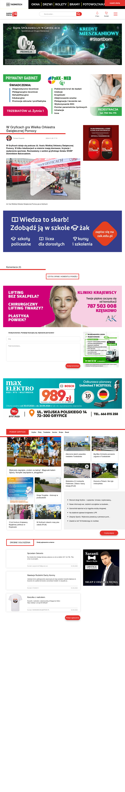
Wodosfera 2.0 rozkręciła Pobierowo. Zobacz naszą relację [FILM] (75, 483)
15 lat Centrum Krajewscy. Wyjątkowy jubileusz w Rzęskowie (18, 524)
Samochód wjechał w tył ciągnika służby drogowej (87, 508)
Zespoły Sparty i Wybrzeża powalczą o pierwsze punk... (89, 516)
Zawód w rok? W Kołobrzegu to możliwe (84, 521)
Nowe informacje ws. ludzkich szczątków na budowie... (89, 504)
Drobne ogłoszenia (20, 542)
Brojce (61, 432)
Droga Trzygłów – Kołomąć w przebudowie (47, 496)
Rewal (67, 432)
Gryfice (33, 432)
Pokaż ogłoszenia (72, 617)
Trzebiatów (46, 432)
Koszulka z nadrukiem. (36, 597)
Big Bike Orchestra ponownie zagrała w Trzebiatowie (104, 455)
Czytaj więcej (109, 533)
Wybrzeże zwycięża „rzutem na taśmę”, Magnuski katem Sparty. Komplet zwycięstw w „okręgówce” (32, 471)
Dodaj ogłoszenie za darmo (45, 542)
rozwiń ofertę (115, 3)
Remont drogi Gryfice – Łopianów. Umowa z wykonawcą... (90, 500)
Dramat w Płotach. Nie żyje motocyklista (103, 482)
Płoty (39, 432)
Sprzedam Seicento (35, 553)
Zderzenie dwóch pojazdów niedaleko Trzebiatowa (76, 455)
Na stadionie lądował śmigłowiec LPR (83, 512)
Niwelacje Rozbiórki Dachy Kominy (41, 575)
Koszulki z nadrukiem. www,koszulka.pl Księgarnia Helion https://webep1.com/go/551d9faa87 (43, 602)
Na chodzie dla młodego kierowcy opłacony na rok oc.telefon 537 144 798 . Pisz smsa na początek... (50, 558)
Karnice (54, 432)
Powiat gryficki (17, 431)
